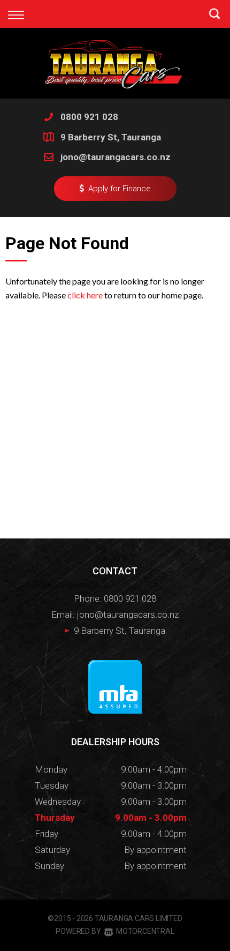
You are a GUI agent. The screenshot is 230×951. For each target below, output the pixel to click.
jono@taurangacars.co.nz (115, 157)
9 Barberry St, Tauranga (110, 137)
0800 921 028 (89, 116)
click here (85, 295)
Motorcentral (145, 931)
